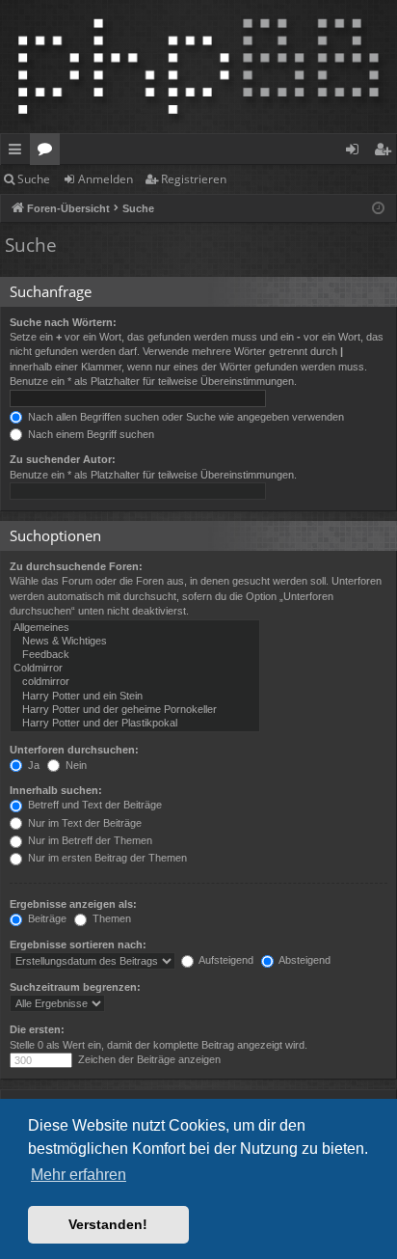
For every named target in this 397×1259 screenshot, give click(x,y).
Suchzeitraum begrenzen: (75, 987)
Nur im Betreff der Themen (88, 840)
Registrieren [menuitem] (386, 152)
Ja (32, 765)
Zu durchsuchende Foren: (76, 566)
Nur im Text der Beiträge (83, 823)
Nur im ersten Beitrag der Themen (106, 857)
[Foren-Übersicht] (198, 66)
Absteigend (304, 960)
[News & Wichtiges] (135, 641)
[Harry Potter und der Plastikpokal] (135, 723)
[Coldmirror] (135, 668)
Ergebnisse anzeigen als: (73, 904)
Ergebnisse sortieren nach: (78, 944)
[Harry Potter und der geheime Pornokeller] (135, 710)
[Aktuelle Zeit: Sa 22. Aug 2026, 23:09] (378, 209)
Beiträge (45, 918)
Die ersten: (37, 1029)
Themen (110, 918)
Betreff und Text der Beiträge (93, 804)
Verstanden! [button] (107, 1224)
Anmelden (105, 179)
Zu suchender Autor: (63, 459)
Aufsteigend (225, 960)
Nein (75, 765)
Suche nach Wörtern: (63, 322)
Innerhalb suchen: (56, 790)
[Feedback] (135, 655)
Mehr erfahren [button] (78, 1174)
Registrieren (193, 179)
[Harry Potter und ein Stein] (135, 696)
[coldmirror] (135, 682)
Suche (33, 179)
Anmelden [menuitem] (356, 152)
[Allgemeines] (135, 628)
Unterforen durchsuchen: (74, 749)
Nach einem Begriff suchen (89, 434)
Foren (49, 152)
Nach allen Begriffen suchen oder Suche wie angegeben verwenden (184, 417)
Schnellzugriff (19, 152)
